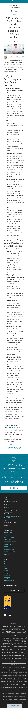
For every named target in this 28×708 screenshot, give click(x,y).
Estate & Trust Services (9, 537)
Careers (5, 565)
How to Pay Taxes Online (9, 573)
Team (5, 563)
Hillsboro (6, 507)
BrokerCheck (16, 628)
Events (5, 568)
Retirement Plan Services (9, 551)
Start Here (14, 488)
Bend (5, 520)
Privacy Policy (7, 575)
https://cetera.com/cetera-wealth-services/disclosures (14, 649)
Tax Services (6, 554)
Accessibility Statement (9, 580)
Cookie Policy (7, 577)
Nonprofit (6, 546)
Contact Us (6, 570)
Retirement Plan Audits (9, 549)
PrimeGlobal (4, 693)
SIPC (10, 631)
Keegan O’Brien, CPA (17, 57)
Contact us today (13, 427)
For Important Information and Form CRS (11, 663)
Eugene (6, 499)
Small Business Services (9, 552)
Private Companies (8, 547)
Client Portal (6, 571)
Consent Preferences (14, 618)
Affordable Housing (8, 532)
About (5, 561)
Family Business (7, 539)
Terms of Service (7, 578)
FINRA (7, 631)
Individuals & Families (8, 544)
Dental (14, 14)
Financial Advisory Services (10, 541)
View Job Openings (8, 566)
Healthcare (6, 542)
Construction (6, 534)
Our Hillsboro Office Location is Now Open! (13, 516)
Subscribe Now (14, 590)
